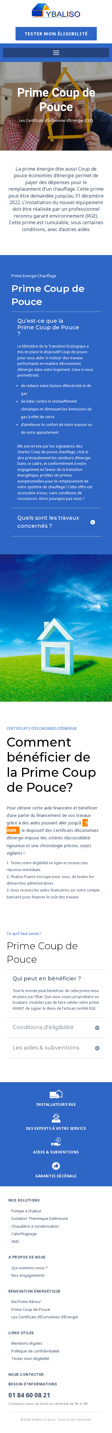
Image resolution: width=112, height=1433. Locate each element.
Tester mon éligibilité (56, 34)
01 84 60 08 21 (29, 1395)
